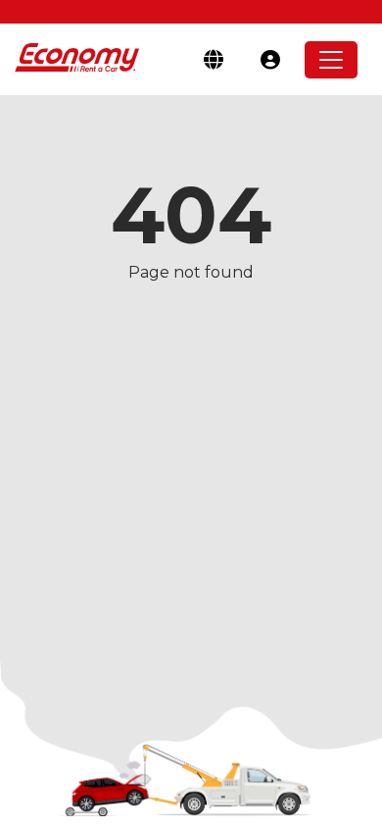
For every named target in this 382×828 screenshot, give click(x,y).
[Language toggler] (213, 60)
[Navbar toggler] (331, 59)
